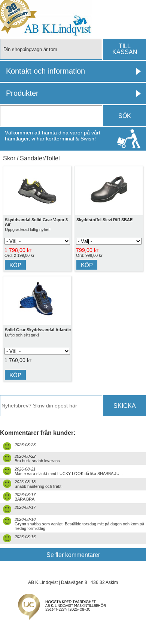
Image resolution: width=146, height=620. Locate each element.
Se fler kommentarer (73, 555)
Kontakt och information (45, 71)
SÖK (124, 116)
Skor (9, 158)
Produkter (22, 93)
